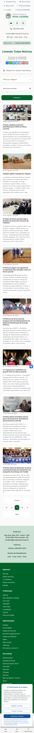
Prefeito (5, 625)
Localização (7, 609)
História (5, 595)
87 (12, 507)
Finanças (6, 672)
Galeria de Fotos (8, 577)
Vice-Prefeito (7, 628)
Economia (6, 601)
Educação (6, 666)
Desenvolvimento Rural (10, 663)
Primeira (17, 500)
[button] (8, 9)
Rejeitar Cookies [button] (17, 706)
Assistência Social (9, 661)
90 (27, 507)
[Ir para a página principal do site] (17, 16)
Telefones (6, 645)
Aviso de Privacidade (13, 721)
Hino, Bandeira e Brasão (11, 598)
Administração (8, 658)
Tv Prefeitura (7, 579)
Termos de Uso (24, 721)
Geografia (6, 604)
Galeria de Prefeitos (9, 636)
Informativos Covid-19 (10, 648)
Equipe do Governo (9, 631)
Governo (6, 675)
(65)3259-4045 (18, 29)
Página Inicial (7, 43)
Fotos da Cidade (8, 615)
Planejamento (7, 684)
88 (17, 507)
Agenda (5, 585)
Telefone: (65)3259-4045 (17, 548)
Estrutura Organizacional (11, 634)
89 (22, 507)
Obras (5, 639)
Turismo (5, 612)
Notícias (5, 574)
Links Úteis (6, 606)
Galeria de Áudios (9, 582)
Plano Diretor (7, 642)
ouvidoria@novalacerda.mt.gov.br (17, 33)
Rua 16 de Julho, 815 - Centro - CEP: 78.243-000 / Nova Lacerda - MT (17, 536)
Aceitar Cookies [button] (17, 711)
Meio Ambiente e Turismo (11, 678)
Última (17, 514)
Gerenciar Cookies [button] (17, 716)
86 (6, 507)
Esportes (6, 669)
